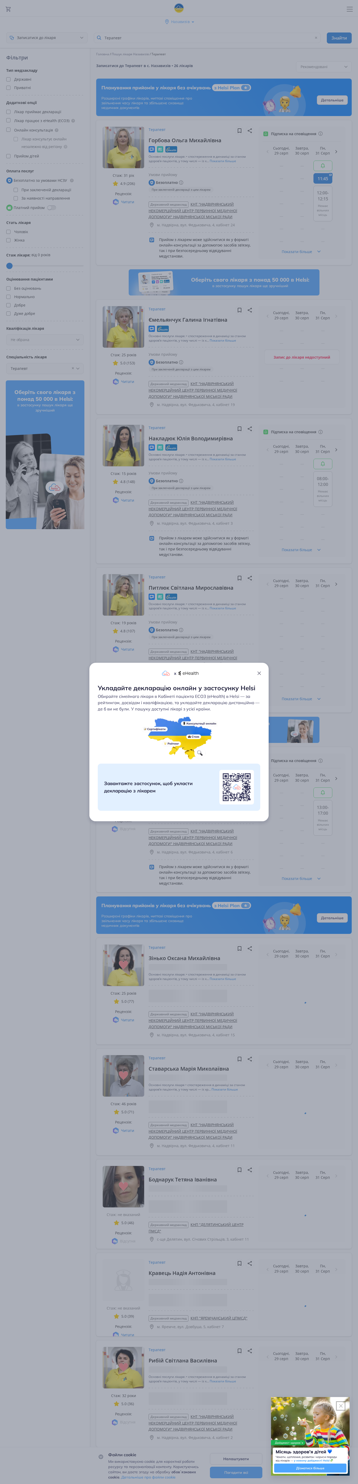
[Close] (259, 673)
